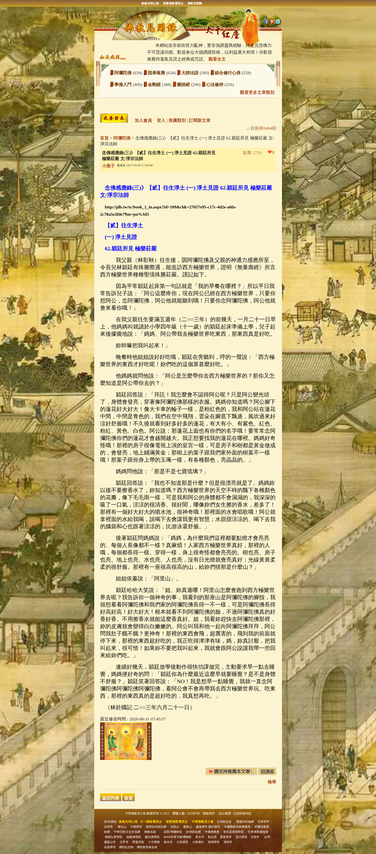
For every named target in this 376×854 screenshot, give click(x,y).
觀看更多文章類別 (257, 92)
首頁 (104, 138)
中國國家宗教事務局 (237, 826)
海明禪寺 (214, 842)
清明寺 (227, 842)
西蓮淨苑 (138, 842)
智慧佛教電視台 (173, 3)
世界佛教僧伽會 (258, 831)
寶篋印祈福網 (245, 821)
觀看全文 (217, 59)
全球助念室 (224, 821)
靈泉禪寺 (202, 826)
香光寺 (199, 837)
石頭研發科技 (242, 813)
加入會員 (143, 120)
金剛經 (155, 84)
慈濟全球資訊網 (156, 826)
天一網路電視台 (151, 821)
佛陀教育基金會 (147, 847)
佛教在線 (150, 831)
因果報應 (157, 72)
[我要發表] (114, 118)
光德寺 (254, 837)
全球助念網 (193, 831)
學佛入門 (123, 84)
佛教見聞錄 (194, 3)
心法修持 (215, 84)
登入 (161, 120)
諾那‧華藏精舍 (173, 831)
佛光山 (122, 826)
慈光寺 (168, 842)
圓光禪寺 (214, 826)
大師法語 (190, 72)
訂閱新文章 (200, 120)
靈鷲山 (187, 826)
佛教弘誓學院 (113, 837)
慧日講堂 (241, 837)
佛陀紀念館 (126, 847)
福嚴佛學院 (133, 837)
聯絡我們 (209, 813)
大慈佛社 (198, 842)
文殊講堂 (182, 842)
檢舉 (272, 781)
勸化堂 (212, 837)
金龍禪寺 (110, 847)
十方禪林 (154, 842)
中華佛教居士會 (135, 813)
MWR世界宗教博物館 (177, 837)
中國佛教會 (212, 831)
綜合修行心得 (228, 72)
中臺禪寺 (136, 826)
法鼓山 (174, 826)
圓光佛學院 (152, 837)
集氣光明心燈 (150, 3)
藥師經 (184, 84)
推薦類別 (177, 120)
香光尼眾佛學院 (233, 831)
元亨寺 (124, 842)
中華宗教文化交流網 (127, 831)
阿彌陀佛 (123, 72)
